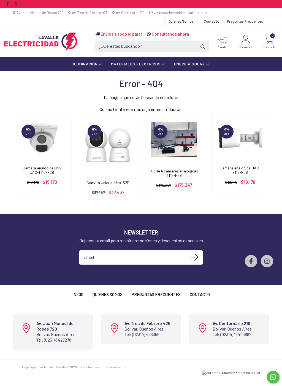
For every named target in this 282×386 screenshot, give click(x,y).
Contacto (211, 21)
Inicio (77, 294)
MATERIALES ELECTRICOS (136, 64)
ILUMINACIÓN (86, 64)
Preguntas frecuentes (156, 294)
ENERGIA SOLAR (190, 64)
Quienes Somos (181, 21)
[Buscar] (203, 46)
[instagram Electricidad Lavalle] (16, 3)
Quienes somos (108, 294)
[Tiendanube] (39, 371)
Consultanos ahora (170, 33)
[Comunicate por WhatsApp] (273, 377)
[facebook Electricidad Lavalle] (8, 3)
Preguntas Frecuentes (245, 21)
